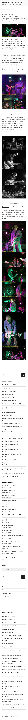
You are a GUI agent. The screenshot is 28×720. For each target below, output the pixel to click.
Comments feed (6, 593)
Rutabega (7, 117)
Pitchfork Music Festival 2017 (10, 441)
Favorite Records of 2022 (9, 388)
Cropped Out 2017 (7, 415)
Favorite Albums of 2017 (9, 400)
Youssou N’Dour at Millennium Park (12, 426)
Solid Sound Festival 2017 (9, 459)
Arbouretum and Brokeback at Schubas (13, 473)
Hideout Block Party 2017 (9, 412)
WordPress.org (6, 596)
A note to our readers (8, 397)
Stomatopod (5, 207)
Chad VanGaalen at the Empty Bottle (12, 404)
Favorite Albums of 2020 (9, 394)
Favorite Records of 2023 (9, 385)
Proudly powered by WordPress (10, 716)
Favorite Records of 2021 (9, 391)
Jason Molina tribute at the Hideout (12, 435)
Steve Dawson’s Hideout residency (11, 423)
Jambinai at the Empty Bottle (10, 476)
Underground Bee (13, 2)
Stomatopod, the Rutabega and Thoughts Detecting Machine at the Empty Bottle (13, 19)
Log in (4, 586)
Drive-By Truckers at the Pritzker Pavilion (13, 438)
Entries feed (5, 590)
